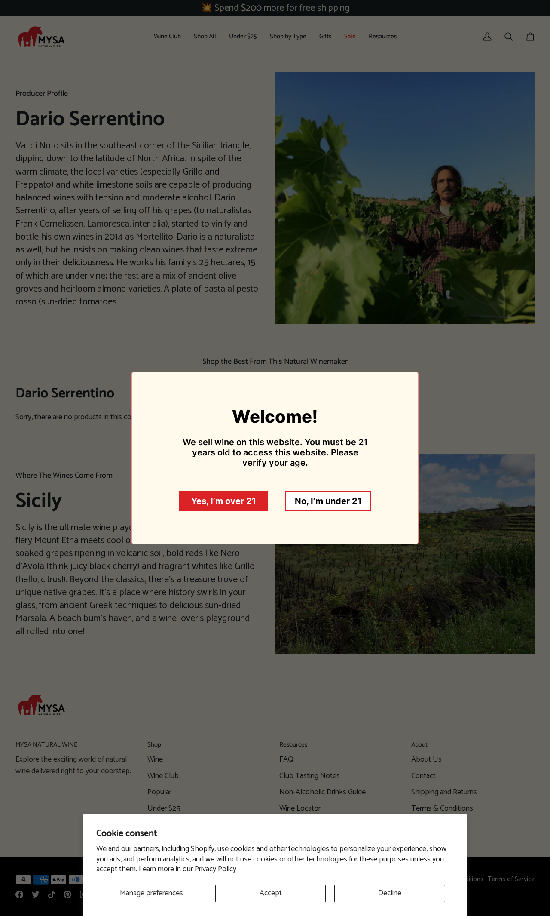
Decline (389, 893)
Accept (271, 893)
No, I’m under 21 (328, 501)
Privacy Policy (215, 869)
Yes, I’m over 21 (223, 501)
